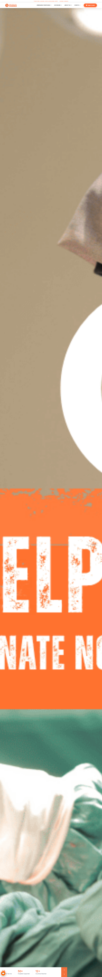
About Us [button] (67, 5)
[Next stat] (64, 974)
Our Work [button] (57, 5)
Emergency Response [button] (43, 5)
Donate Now (91, 5)
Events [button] (77, 5)
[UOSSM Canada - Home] (11, 5)
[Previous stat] (64, 970)
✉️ (3, 973)
